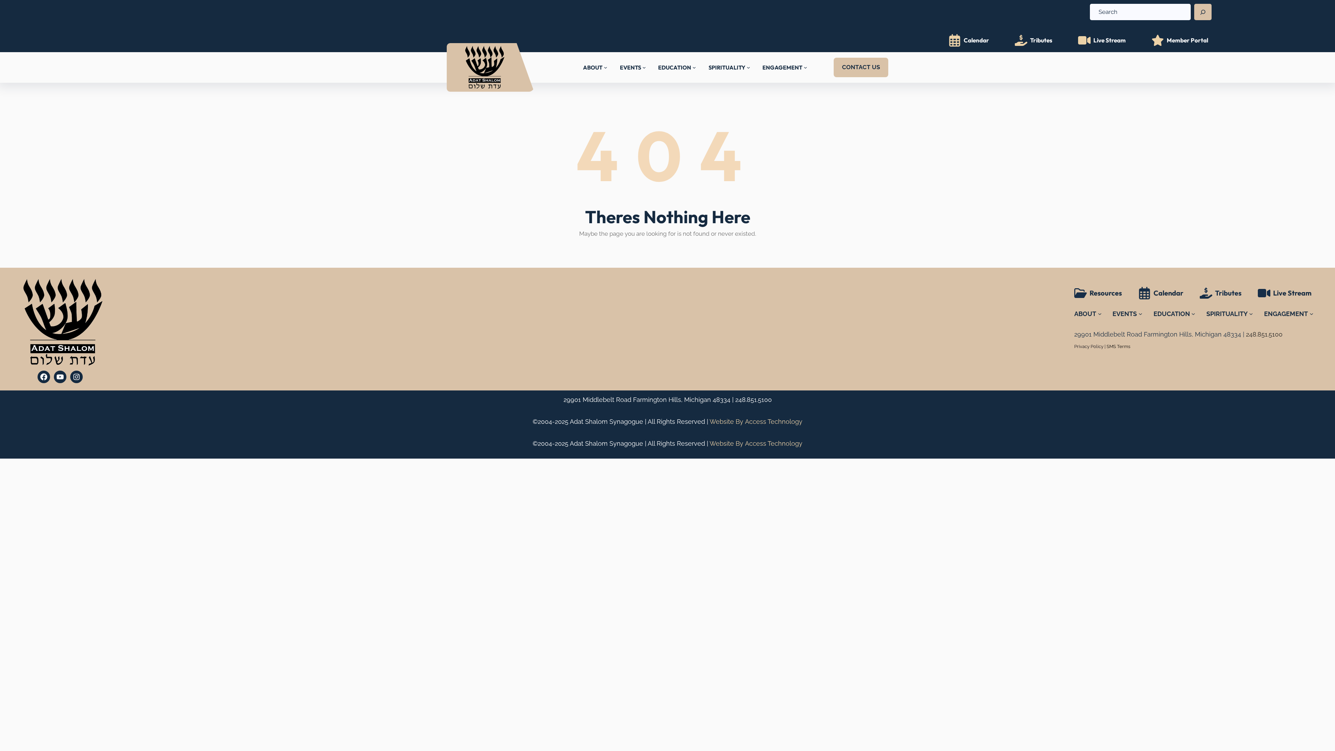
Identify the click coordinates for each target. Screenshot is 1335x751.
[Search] (1203, 12)
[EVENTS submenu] (644, 67)
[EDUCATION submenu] (694, 67)
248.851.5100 (753, 399)
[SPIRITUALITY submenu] (748, 67)
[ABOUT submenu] (605, 67)
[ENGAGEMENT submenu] (805, 67)
